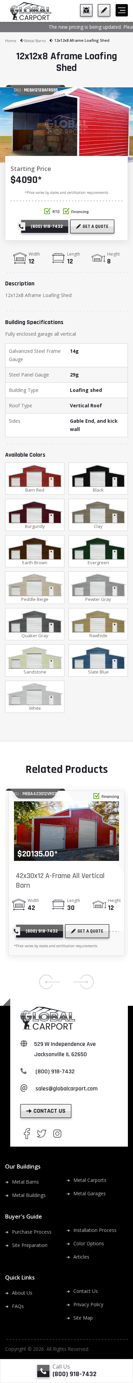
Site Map (83, 1317)
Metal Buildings (29, 1195)
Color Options (88, 1243)
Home (10, 40)
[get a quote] (104, 10)
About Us (22, 1292)
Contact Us (85, 1291)
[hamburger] (122, 10)
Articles (81, 1257)
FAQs (18, 1306)
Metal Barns (35, 40)
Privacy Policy (88, 1304)
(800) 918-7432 (55, 1071)
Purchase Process (31, 1231)
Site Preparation (29, 1245)
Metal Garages (89, 1193)
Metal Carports (89, 1180)
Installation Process (95, 1230)
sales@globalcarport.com (66, 1088)
